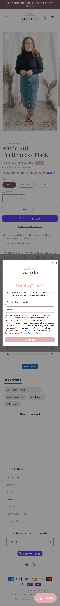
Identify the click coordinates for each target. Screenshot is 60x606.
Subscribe (30, 339)
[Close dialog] (54, 263)
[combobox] (9, 302)
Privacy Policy (27, 333)
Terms (38, 333)
